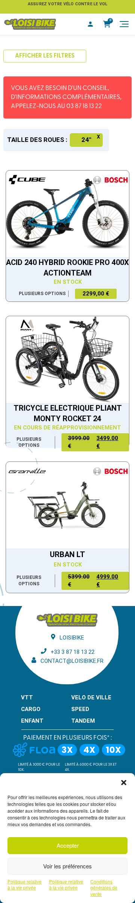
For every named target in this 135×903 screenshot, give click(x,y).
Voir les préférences (67, 866)
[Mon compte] (90, 24)
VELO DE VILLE (91, 697)
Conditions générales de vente (103, 888)
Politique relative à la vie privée (25, 885)
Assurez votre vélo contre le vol (67, 4)
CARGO (30, 709)
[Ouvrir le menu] (124, 24)
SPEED (80, 709)
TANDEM (83, 720)
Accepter (68, 845)
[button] (124, 782)
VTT (27, 697)
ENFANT (32, 720)
